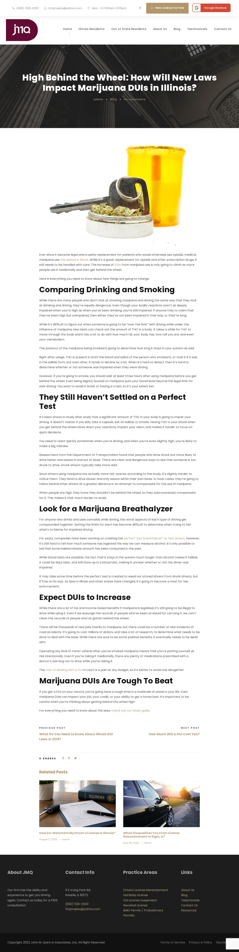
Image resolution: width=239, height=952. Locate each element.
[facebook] (140, 8)
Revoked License (135, 905)
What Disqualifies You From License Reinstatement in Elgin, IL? (151, 835)
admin (98, 99)
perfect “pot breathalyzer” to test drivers (154, 538)
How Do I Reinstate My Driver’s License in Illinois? (77, 833)
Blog (177, 29)
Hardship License (135, 895)
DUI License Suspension (140, 900)
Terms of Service (172, 942)
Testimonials (197, 29)
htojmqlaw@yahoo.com (65, 8)
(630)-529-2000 (27, 8)
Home (67, 29)
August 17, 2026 (48, 839)
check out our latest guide (130, 710)
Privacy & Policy (200, 942)
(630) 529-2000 (77, 904)
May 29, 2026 (131, 843)
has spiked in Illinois (74, 260)
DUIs (117, 265)
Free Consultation (169, 8)
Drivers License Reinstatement (145, 890)
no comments (135, 99)
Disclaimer (224, 942)
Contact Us (223, 29)
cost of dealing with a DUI (64, 670)
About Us (160, 29)
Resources (188, 910)
